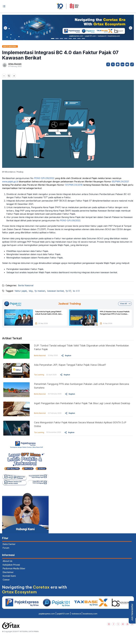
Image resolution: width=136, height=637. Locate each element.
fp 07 (68, 291)
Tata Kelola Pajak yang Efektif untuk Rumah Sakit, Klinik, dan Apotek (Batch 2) (48, 313)
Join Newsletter (132, 612)
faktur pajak (21, 291)
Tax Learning (39, 375)
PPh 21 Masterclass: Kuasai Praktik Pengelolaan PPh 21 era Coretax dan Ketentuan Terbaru (114, 313)
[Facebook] (113, 624)
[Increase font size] (14, 76)
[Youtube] (123, 624)
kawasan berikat (55, 291)
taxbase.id (76, 614)
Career (6, 579)
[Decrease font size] (4, 76)
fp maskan (40, 291)
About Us (7, 561)
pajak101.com (63, 614)
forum (6, 548)
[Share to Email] (127, 64)
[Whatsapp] (127, 624)
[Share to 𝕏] (113, 64)
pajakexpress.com (47, 614)
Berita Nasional (25, 285)
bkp (31, 291)
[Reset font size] (9, 76)
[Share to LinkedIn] (122, 64)
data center (9, 544)
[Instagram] (109, 624)
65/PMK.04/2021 (120, 181)
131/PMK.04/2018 (74, 185)
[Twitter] (118, 624)
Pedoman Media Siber (14, 568)
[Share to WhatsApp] (118, 64)
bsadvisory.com (90, 614)
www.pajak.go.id (10, 181)
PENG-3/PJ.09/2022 (44, 178)
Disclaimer (8, 572)
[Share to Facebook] (108, 64)
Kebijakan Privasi (11, 564)
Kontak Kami (9, 576)
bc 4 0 (76, 291)
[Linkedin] (132, 624)
